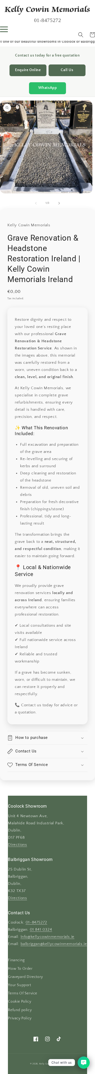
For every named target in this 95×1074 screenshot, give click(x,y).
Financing (16, 960)
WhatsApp (47, 88)
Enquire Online (28, 70)
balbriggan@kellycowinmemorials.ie (54, 944)
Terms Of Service (22, 993)
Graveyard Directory (25, 977)
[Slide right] (59, 203)
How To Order (20, 969)
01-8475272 (36, 922)
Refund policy (20, 1010)
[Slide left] (36, 203)
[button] (81, 35)
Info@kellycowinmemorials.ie (47, 936)
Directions (17, 844)
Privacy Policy (19, 1018)
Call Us (67, 70)
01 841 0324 (41, 929)
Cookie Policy (19, 1001)
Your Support (19, 985)
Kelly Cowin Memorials (51, 1064)
